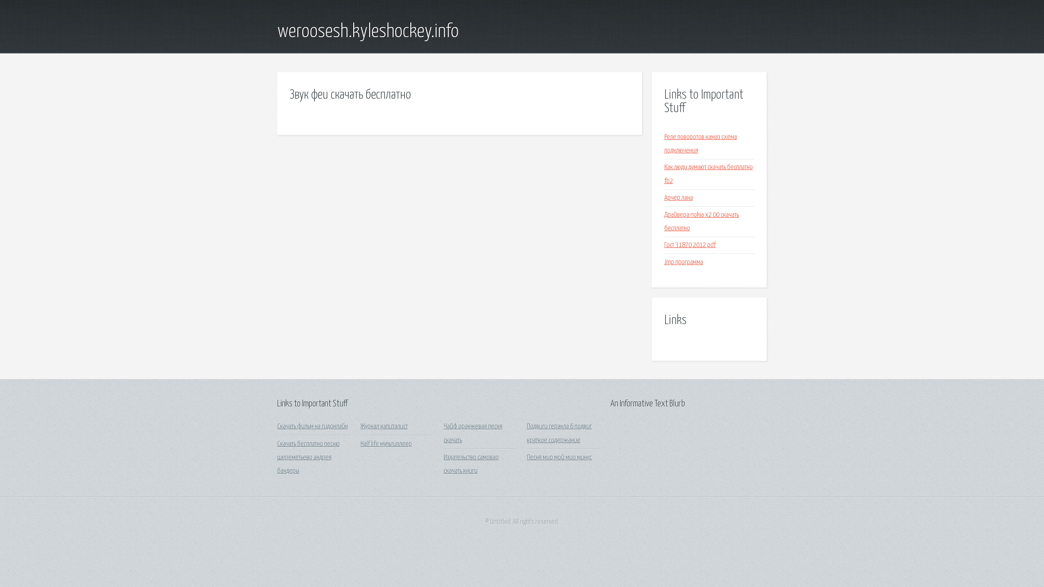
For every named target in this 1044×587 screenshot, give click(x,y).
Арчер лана (678, 197)
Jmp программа (683, 262)
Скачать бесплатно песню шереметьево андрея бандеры (308, 458)
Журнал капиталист (384, 426)
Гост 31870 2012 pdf (690, 245)
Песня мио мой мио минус (559, 457)
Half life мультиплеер (386, 444)
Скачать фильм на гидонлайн (312, 426)
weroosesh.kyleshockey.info (368, 31)
